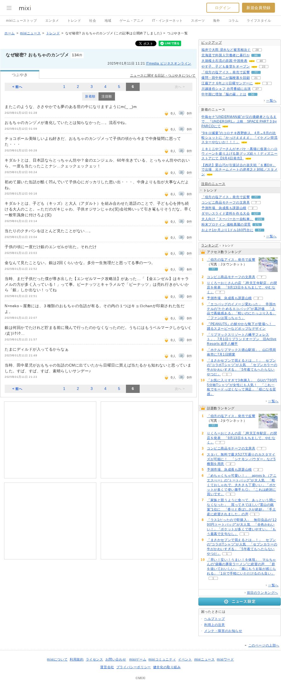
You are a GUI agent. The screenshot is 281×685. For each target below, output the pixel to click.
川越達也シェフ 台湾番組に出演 (226, 89)
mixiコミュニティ (162, 659)
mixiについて (57, 659)
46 (261, 60)
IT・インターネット (167, 21)
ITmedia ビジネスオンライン (168, 63)
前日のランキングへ (262, 593)
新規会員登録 (258, 7)
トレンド (74, 21)
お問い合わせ (115, 659)
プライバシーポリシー (133, 667)
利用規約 (76, 659)
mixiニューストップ (21, 21)
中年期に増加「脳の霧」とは (223, 94)
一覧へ (271, 100)
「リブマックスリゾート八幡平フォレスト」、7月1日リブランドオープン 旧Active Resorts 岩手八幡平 (241, 339)
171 (257, 224)
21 (256, 77)
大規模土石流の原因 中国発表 (224, 61)
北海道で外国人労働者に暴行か (225, 55)
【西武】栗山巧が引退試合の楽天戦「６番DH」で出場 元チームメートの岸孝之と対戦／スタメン (239, 169)
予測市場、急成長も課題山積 (223, 208)
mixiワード (225, 659)
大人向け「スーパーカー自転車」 (227, 219)
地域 (108, 21)
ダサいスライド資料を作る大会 (225, 213)
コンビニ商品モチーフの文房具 (225, 202)
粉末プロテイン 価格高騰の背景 (226, 224)
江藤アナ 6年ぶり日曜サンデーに (227, 83)
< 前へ (17, 87)
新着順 (90, 96)
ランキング (209, 245)
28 (257, 49)
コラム (233, 21)
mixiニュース (30, 33)
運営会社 (107, 667)
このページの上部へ (263, 645)
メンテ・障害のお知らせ (223, 631)
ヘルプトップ (214, 619)
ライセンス (94, 659)
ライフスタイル (259, 21)
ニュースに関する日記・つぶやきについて (163, 75)
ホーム (9, 33)
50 (252, 94)
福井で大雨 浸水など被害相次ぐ (226, 50)
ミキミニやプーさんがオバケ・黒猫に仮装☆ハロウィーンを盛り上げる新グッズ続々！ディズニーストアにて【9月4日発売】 (239, 153)
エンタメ (52, 21)
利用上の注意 (214, 625)
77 (256, 72)
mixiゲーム (137, 659)
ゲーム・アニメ (132, 21)
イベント (185, 659)
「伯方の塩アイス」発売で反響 (225, 72)
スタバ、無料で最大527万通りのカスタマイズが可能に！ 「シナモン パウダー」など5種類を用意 (241, 459)
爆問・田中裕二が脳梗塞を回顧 (225, 78)
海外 (216, 21)
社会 (92, 21)
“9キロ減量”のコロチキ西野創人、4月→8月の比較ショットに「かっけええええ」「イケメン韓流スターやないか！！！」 (239, 137)
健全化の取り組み (167, 667)
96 (256, 55)
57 (259, 230)
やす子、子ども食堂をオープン (225, 66)
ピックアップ (211, 43)
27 (257, 88)
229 (259, 219)
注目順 (107, 96)
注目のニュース (213, 184)
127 (256, 213)
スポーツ (198, 21)
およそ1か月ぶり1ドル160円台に (227, 230)
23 (263, 66)
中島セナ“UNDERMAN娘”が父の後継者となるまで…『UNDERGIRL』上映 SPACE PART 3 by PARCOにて (239, 121)
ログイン (223, 7)
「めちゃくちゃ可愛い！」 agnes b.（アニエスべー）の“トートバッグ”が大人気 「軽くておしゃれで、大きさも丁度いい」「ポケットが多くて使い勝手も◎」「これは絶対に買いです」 (241, 485)
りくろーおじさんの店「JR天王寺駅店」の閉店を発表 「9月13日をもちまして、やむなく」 (242, 287)
